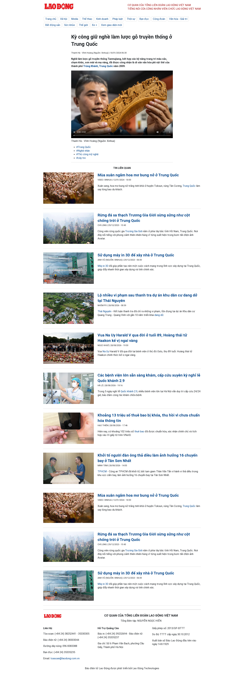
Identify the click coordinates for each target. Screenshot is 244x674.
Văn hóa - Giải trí (178, 18)
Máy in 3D (103, 265)
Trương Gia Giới (133, 231)
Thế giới (83, 25)
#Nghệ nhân (83, 150)
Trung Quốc (106, 66)
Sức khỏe (69, 25)
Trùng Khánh (90, 66)
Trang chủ (50, 18)
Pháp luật (117, 18)
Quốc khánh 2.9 (129, 391)
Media (74, 18)
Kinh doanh (102, 18)
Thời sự (131, 18)
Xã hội (63, 18)
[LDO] (68, 188)
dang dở (158, 315)
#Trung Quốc (83, 147)
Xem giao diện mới (111, 25)
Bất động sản (52, 25)
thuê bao (139, 431)
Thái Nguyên (104, 311)
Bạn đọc (144, 18)
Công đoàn (159, 18)
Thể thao (87, 18)
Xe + (94, 25)
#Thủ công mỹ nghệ (87, 154)
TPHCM (102, 471)
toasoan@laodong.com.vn (65, 658)
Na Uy (105, 351)
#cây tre (81, 157)
